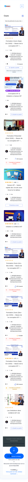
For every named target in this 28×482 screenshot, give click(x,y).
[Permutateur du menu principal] (22, 6)
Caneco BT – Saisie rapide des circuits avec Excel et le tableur (14, 187)
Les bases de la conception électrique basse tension (16, 58)
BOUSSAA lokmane (16, 53)
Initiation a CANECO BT (14, 227)
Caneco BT (13, 54)
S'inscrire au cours (14, 205)
